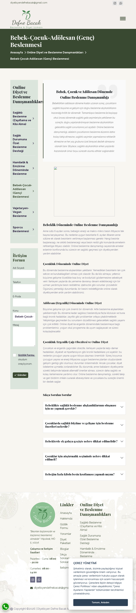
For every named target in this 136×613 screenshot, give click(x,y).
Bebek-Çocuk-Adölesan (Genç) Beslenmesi (22, 191)
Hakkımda (66, 518)
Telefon (17, 282)
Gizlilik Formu (64, 526)
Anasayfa (16, 52)
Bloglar (64, 548)
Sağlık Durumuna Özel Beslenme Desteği (20, 143)
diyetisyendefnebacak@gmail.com (28, 2)
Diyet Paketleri (65, 541)
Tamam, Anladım (100, 602)
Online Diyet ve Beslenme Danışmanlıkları (55, 52)
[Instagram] (114, 3)
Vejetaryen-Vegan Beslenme (21, 211)
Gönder (22, 375)
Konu (15, 310)
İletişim (64, 567)
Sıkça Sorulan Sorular (64, 558)
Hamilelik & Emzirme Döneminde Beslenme (21, 168)
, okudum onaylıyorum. (26, 359)
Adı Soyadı (18, 268)
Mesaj (16, 325)
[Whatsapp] (120, 3)
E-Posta (17, 296)
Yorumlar (65, 533)
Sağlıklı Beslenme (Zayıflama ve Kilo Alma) (22, 118)
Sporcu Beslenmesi (21, 229)
